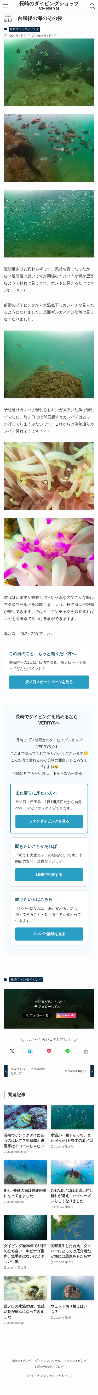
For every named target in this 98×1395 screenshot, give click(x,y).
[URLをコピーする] (86, 1051)
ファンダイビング (75, 1360)
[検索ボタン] (92, 6)
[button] (12, 1051)
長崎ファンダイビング (24, 29)
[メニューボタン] (5, 6)
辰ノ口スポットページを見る (49, 682)
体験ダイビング (21, 1360)
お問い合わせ (43, 1366)
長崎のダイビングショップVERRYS (49, 6)
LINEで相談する (49, 874)
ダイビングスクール (48, 1360)
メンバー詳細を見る (49, 934)
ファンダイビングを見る (49, 821)
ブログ (59, 1366)
